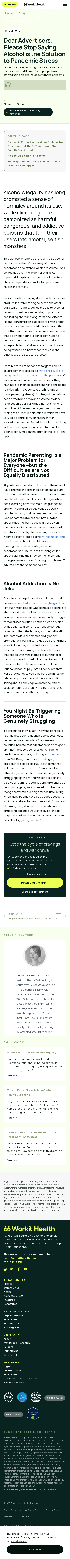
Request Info (11, 1355)
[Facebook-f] (19, 1269)
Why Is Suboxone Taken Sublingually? (32, 1052)
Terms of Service (53, 1510)
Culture (14, 30)
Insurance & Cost (13, 1295)
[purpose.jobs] (36, 1397)
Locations (9, 1299)
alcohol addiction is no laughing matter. (39, 603)
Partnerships (11, 1350)
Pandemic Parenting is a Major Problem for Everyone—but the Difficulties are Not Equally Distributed (35, 146)
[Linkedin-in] (12, 1269)
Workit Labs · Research (17, 1342)
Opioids (8, 1283)
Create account (13, 1370)
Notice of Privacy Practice (30, 1510)
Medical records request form (21, 1378)
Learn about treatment (35, 891)
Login (7, 1366)
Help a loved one (13, 1315)
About (7, 1338)
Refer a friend (11, 1319)
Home (9, 13)
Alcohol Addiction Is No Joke (26, 155)
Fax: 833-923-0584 (14, 1382)
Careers (8, 1346)
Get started (10, 1303)
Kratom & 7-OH (12, 1287)
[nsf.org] (9, 1397)
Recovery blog (12, 1323)
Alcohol (8, 1291)
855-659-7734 (13, 1262)
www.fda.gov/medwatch (22, 1489)
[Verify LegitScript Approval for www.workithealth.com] (33, 1419)
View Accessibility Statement (16, 1516)
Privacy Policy (10, 1510)
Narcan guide (11, 1327)
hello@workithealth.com (20, 1258)
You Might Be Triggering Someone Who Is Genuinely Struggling (34, 163)
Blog (22, 13)
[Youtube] (25, 1269)
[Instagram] (5, 1269)
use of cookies (19, 1541)
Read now (12, 1075)
